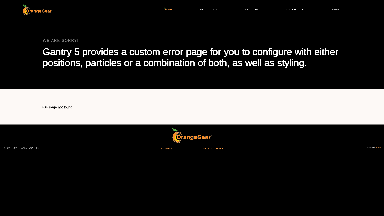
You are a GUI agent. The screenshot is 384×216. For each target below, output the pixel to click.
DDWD (378, 147)
